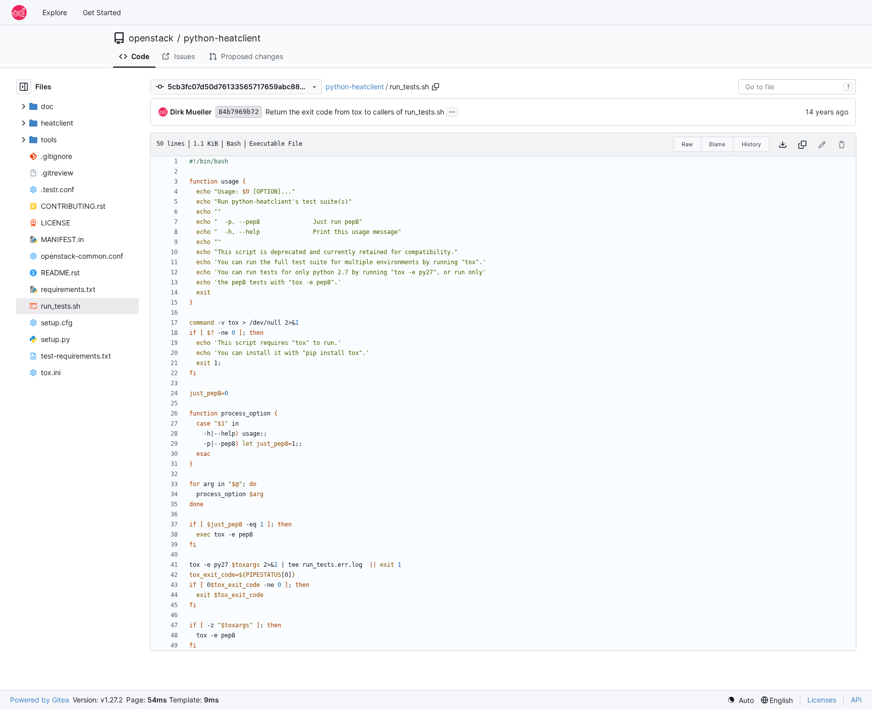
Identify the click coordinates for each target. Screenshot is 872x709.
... (452, 110)
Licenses (821, 699)
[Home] (19, 13)
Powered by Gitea (39, 699)
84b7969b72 (239, 111)
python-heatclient (222, 38)
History (751, 144)
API (856, 699)
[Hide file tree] (23, 86)
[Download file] (783, 144)
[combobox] (797, 86)
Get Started (102, 12)
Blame (717, 144)
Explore (54, 12)
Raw (687, 144)
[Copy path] (435, 86)
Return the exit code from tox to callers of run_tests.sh (354, 111)
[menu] (740, 700)
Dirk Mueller (191, 111)
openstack (151, 38)
